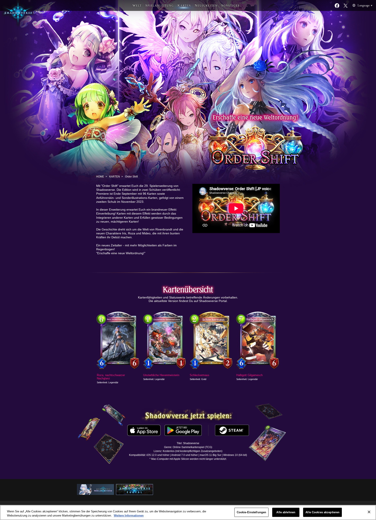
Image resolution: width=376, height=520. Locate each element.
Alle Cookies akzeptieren (322, 512)
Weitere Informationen (129, 515)
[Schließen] (369, 512)
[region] (188, 512)
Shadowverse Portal (213, 301)
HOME (100, 176)
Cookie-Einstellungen (251, 512)
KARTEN (114, 176)
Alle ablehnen (285, 512)
